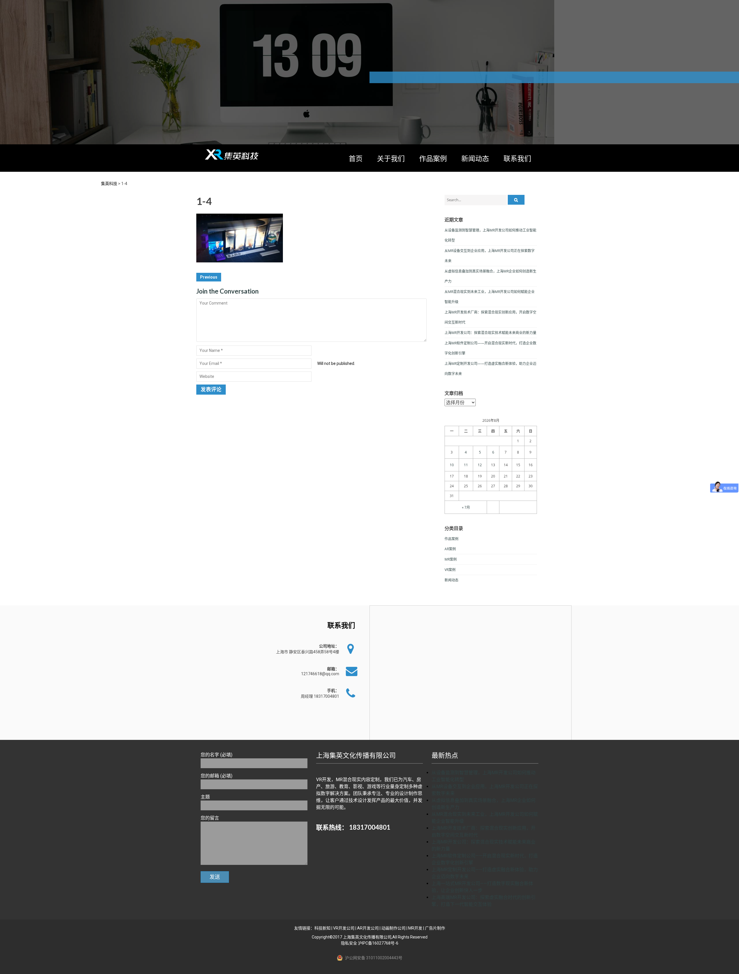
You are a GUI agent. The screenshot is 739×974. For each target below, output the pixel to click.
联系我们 (517, 158)
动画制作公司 (393, 928)
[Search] (516, 200)
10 (452, 464)
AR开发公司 (368, 928)
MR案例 (451, 559)
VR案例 (450, 569)
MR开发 (415, 928)
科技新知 (322, 928)
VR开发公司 (343, 928)
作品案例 (433, 158)
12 (480, 464)
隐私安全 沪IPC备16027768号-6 (369, 943)
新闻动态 (475, 158)
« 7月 (466, 507)
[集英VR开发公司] (232, 154)
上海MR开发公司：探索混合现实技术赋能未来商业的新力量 (490, 332)
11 (466, 464)
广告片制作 (435, 928)
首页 (356, 158)
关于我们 (391, 158)
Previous (208, 277)
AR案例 (450, 548)
